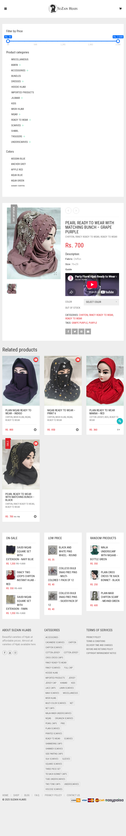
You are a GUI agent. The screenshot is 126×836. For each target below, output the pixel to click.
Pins (63, 723)
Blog (27, 795)
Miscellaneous (19, 59)
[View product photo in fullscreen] (55, 274)
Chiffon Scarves (53, 647)
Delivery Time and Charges (99, 645)
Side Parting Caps (54, 754)
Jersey (72, 678)
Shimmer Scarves (54, 748)
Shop (16, 795)
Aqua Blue (17, 175)
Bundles (16, 76)
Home (5, 795)
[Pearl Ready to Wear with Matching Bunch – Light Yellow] (76, 211)
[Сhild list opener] (20, 65)
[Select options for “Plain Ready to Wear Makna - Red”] (119, 430)
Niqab (27, 417)
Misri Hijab (19, 417)
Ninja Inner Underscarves (58, 713)
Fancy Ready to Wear (87, 236)
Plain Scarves (52, 728)
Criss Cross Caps (54, 657)
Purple (93, 322)
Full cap (68, 667)
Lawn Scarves (66, 688)
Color (68, 301)
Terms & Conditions (95, 641)
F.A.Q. (37, 795)
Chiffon (69, 236)
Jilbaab (15, 97)
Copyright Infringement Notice (101, 653)
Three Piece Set (53, 769)
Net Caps (49, 708)
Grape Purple (80, 322)
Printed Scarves (53, 733)
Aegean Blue (18, 158)
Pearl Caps (51, 723)
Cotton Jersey (96, 417)
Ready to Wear (108, 236)
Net (71, 703)
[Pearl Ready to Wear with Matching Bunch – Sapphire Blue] (68, 211)
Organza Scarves (64, 718)
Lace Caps (50, 688)
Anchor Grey (18, 164)
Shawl (14, 130)
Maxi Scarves (52, 693)
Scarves (16, 125)
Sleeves (66, 759)
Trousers (16, 136)
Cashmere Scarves (55, 642)
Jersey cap (50, 683)
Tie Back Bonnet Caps (56, 774)
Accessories (18, 70)
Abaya (14, 65)
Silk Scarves (51, 759)
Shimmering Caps (53, 743)
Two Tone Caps (52, 784)
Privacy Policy (93, 637)
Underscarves (19, 142)
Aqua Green (17, 180)
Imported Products (22, 92)
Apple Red (17, 169)
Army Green (18, 186)
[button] (35, 430)
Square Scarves (53, 764)
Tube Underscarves (55, 779)
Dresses (16, 81)
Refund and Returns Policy (99, 649)
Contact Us (73, 795)
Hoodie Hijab (18, 86)
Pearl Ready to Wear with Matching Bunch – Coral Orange (27, 1)
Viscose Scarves (53, 789)
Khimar (63, 683)
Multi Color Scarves (55, 703)
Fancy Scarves (52, 667)
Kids (107, 417)
